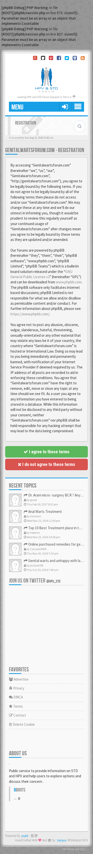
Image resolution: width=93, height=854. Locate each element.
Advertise (21, 679)
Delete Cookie (23, 724)
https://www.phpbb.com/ (29, 314)
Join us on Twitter (35, 580)
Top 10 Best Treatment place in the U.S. (59, 528)
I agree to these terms (48, 451)
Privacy (18, 688)
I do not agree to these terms (48, 464)
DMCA (18, 697)
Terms (17, 706)
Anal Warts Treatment (45, 511)
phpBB (24, 836)
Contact (19, 715)
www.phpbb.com (69, 282)
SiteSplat (61, 840)
